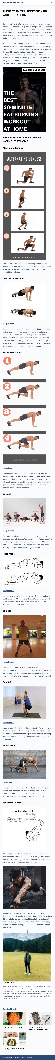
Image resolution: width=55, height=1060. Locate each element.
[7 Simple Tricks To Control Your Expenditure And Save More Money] (40, 1018)
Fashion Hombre (13, 2)
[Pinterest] (27, 931)
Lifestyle (5, 19)
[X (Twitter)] (27, 930)
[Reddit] (27, 932)
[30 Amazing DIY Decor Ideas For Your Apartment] (14, 1039)
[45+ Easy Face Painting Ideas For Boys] (14, 1018)
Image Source (8, 324)
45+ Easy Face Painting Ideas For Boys (13, 1027)
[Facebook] (27, 929)
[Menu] (51, 2)
